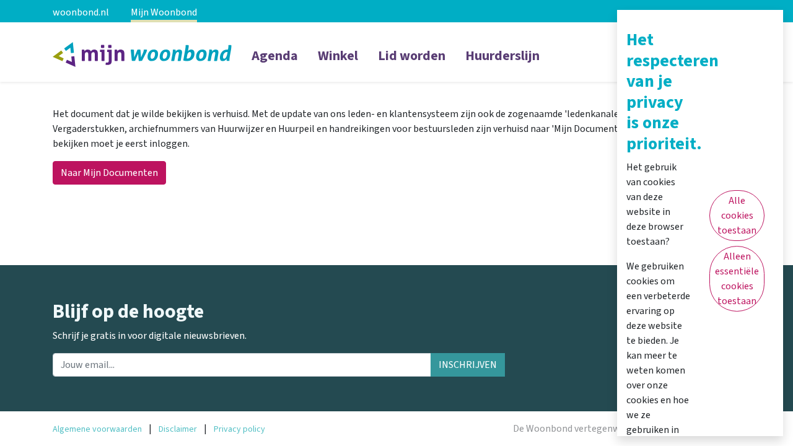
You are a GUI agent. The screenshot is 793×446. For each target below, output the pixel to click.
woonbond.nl (81, 12)
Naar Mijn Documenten (109, 173)
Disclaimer (178, 429)
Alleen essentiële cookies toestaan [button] (737, 279)
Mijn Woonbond (164, 12)
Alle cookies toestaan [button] (736, 215)
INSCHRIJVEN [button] (468, 365)
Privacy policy (239, 429)
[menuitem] (275, 64)
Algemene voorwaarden (97, 429)
